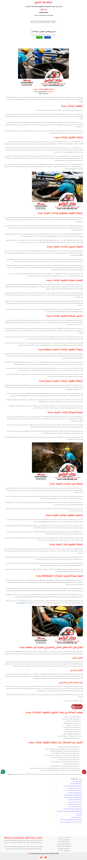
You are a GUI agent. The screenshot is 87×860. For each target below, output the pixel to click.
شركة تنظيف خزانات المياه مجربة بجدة (73, 797)
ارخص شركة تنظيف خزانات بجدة (74, 792)
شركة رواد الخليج (43, 2)
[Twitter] (41, 857)
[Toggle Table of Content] (79, 779)
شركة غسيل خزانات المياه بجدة (74, 788)
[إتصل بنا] (84, 771)
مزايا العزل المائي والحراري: (76, 817)
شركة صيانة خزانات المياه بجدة (74, 799)
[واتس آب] (3, 771)
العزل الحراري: (78, 815)
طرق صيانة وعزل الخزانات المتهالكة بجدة (72, 809)
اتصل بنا (48, 37)
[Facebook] (46, 857)
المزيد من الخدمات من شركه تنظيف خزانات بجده (70, 822)
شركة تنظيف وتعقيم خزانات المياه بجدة (72, 786)
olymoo (30, 853)
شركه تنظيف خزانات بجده (75, 783)
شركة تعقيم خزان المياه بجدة (75, 806)
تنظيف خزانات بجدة (77, 781)
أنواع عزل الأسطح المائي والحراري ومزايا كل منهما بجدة (69, 811)
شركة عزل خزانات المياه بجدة (75, 802)
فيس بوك (10, 774)
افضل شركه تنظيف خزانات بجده (74, 790)
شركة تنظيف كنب (20, 603)
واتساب (39, 37)
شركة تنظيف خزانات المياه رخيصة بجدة (72, 795)
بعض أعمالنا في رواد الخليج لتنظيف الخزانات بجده (70, 819)
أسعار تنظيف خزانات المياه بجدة (74, 804)
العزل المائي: (78, 813)
